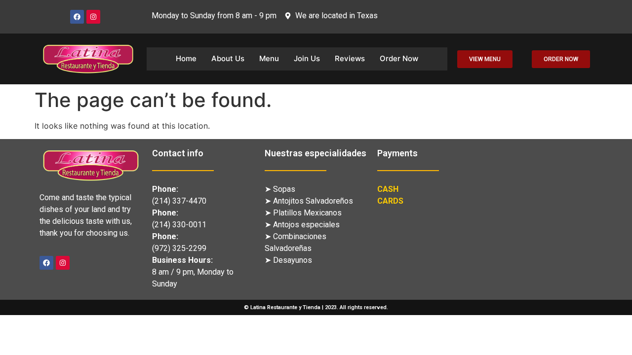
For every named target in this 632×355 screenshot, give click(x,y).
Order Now (399, 58)
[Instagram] (93, 17)
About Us (227, 58)
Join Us (307, 58)
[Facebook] (77, 17)
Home (186, 58)
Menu (269, 58)
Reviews (350, 58)
